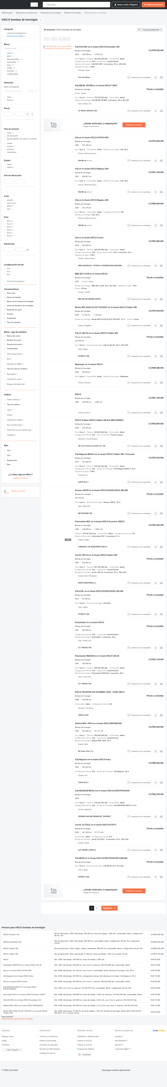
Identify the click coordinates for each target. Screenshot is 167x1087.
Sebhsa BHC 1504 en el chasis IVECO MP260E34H (98, 723)
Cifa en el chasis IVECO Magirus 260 (91, 169)
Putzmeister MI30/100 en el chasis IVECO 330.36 (97, 656)
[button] (155, 77)
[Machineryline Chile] (15, 5)
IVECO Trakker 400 (10, 954)
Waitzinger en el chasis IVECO (89, 364)
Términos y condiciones (49, 1036)
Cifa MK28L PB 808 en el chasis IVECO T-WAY (96, 85)
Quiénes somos (8, 1036)
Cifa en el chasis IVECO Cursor (89, 238)
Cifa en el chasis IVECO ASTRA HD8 (91, 137)
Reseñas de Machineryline (50, 1049)
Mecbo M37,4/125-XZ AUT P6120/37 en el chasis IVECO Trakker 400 (106, 307)
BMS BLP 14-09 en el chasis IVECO (91, 274)
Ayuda (4, 1041)
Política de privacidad (48, 1041)
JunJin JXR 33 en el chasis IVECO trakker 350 (96, 555)
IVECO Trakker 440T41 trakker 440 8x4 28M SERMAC (99, 420)
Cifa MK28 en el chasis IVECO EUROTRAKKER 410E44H (101, 858)
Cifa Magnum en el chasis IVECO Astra (93, 759)
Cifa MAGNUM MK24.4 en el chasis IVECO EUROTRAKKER (102, 791)
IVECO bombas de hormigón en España (17, 1019)
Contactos (6, 1045)
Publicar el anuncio (134, 125)
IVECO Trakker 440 (10, 948)
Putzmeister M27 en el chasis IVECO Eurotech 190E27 (100, 521)
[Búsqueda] (45, 4)
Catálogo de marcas (47, 1053)
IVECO (78, 394)
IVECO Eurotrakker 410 (12, 942)
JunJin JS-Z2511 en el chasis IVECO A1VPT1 (95, 825)
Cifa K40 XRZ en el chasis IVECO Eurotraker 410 (97, 47)
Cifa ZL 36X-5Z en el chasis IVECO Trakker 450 (96, 333)
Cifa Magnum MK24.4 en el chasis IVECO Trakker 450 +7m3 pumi (104, 454)
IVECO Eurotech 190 (11, 934)
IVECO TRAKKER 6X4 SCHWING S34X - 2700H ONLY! (100, 692)
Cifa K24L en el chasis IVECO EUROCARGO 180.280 (99, 591)
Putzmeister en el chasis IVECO (89, 622)
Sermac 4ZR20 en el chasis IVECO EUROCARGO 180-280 (101, 490)
